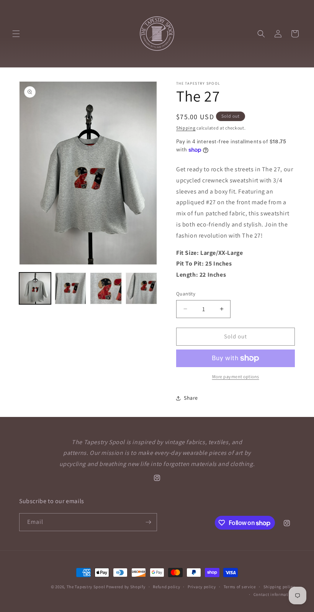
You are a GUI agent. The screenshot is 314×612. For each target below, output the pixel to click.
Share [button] (191, 397)
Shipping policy (279, 586)
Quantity (185, 293)
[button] (16, 33)
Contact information (274, 594)
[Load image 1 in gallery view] (35, 288)
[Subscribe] (148, 522)
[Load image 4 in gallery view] (141, 288)
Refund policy (166, 586)
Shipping (186, 128)
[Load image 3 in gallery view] (106, 288)
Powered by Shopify (126, 586)
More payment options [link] (235, 376)
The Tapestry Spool (86, 586)
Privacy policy (202, 586)
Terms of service (240, 586)
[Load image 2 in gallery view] (71, 288)
